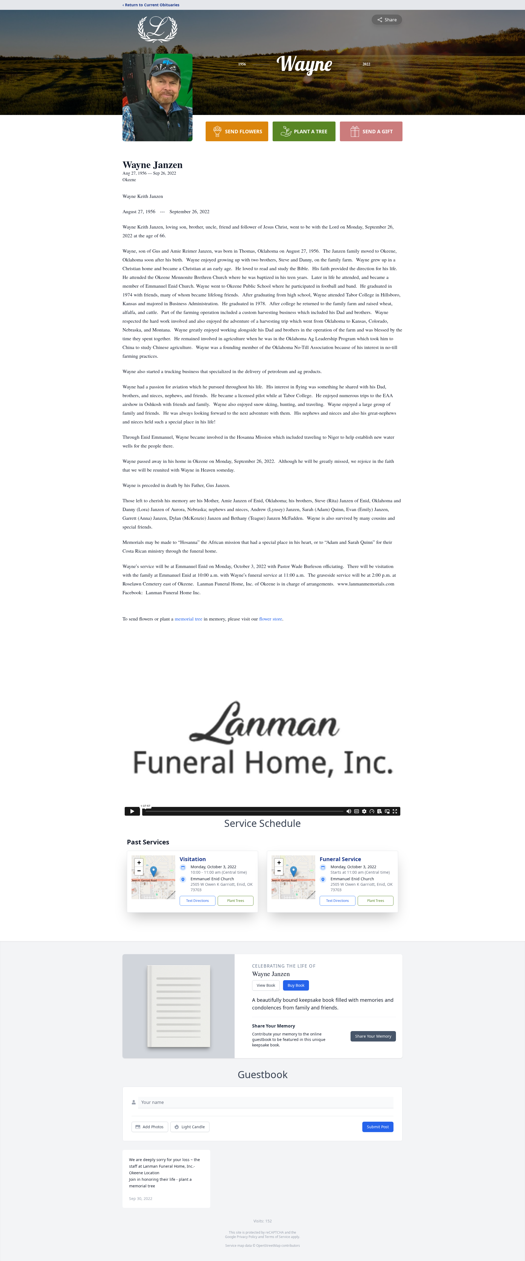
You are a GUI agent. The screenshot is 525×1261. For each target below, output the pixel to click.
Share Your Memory (373, 1036)
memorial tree (188, 618)
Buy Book (296, 985)
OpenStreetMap (268, 1245)
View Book (266, 985)
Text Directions (197, 900)
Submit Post (378, 1126)
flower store (270, 618)
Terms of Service (277, 1236)
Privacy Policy (247, 1236)
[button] (153, 871)
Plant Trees (235, 900)
